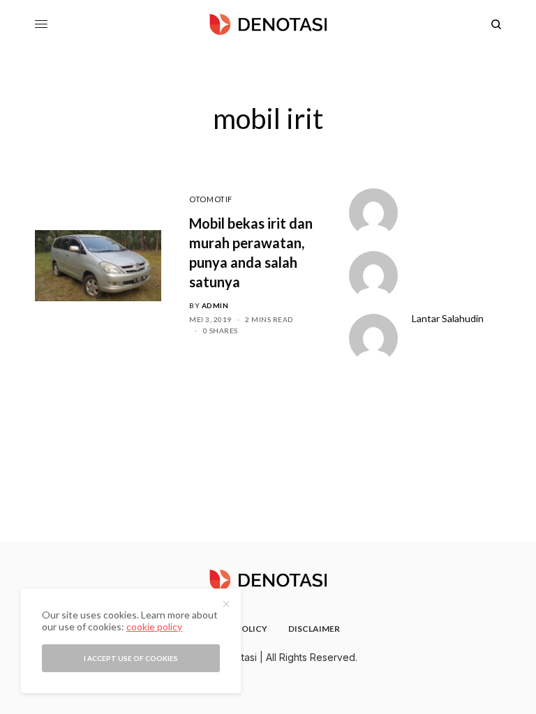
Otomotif (210, 199)
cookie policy (154, 626)
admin (215, 305)
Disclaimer (314, 628)
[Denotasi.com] (268, 24)
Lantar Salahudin (448, 319)
